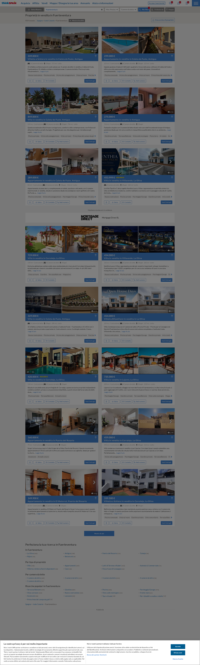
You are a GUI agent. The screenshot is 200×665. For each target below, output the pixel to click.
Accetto (178, 646)
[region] (100, 652)
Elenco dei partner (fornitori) (96, 655)
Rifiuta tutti (178, 653)
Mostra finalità (178, 659)
